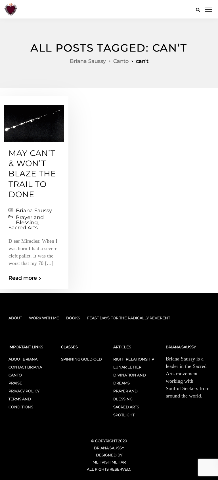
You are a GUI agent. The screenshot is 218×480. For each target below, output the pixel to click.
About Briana (23, 359)
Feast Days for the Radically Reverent (128, 318)
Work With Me (44, 318)
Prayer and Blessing (30, 220)
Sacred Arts (23, 227)
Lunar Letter (127, 367)
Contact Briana (25, 367)
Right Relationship (133, 359)
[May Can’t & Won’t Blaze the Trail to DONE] (34, 121)
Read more (23, 278)
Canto (15, 375)
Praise (15, 383)
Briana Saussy (34, 210)
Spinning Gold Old (81, 359)
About (15, 318)
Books (73, 318)
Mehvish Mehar (109, 462)
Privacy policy (24, 391)
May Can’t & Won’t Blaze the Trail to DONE (32, 173)
